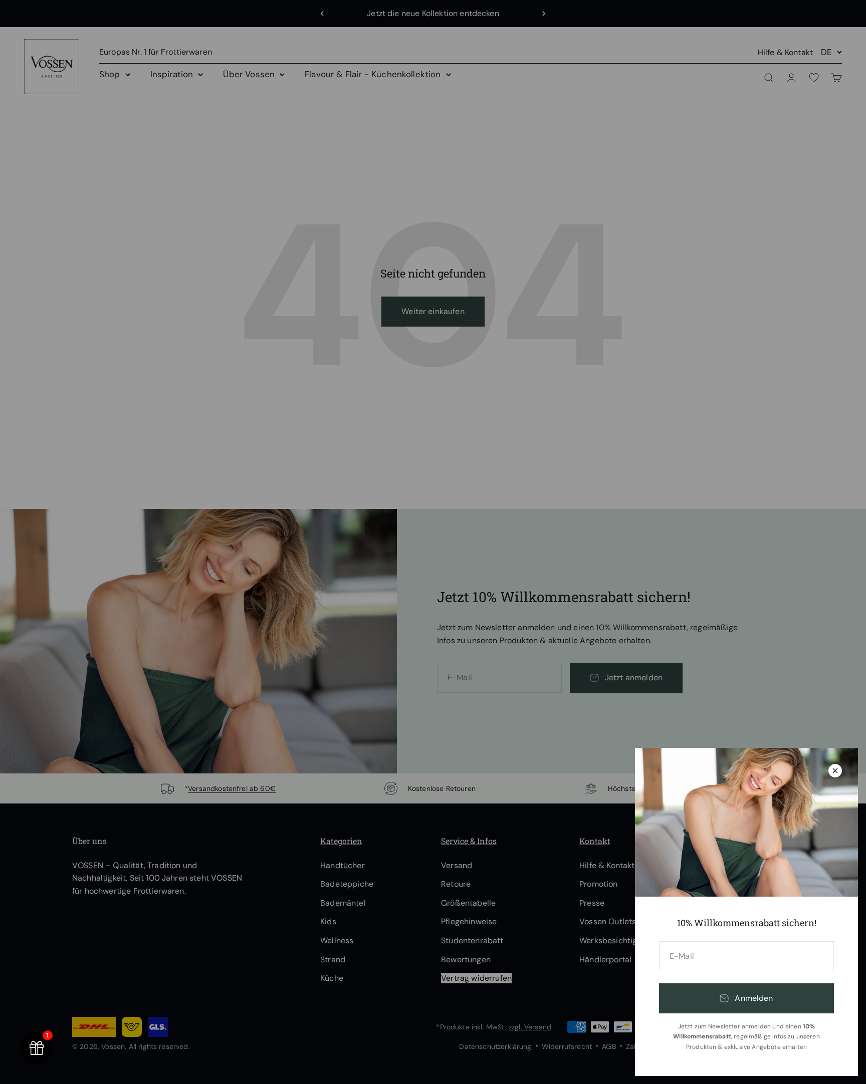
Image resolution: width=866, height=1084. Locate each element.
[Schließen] (835, 770)
